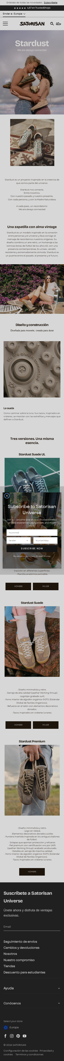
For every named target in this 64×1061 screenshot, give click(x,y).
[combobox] (17, 540)
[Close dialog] (7, 495)
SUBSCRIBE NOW (32, 548)
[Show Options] (27, 540)
